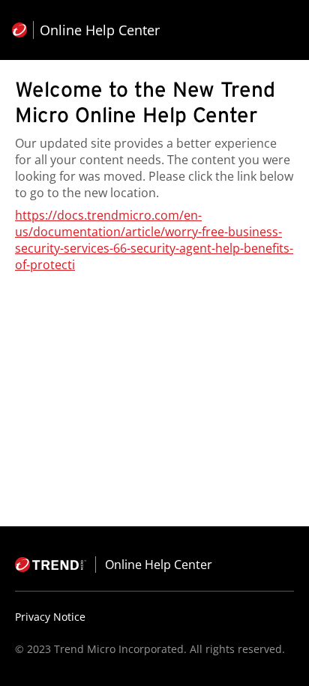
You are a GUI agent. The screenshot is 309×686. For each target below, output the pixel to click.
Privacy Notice (50, 617)
